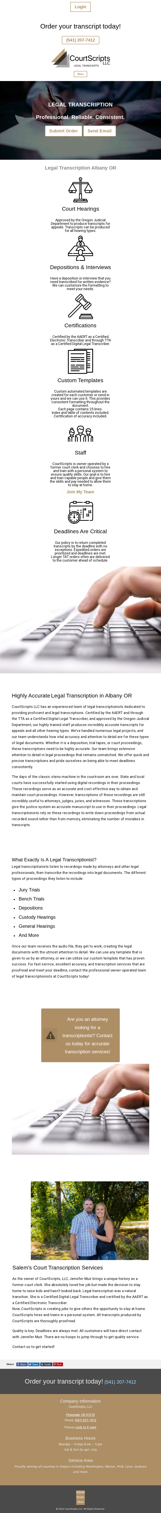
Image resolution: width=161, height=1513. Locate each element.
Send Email (100, 130)
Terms (80, 1501)
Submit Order (63, 130)
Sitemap (80, 1492)
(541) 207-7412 (80, 40)
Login (80, 6)
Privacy (80, 1496)
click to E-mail (85, 1427)
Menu (80, 74)
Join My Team (80, 491)
